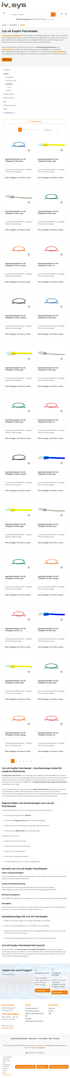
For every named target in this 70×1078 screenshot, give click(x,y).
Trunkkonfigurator (31, 1008)
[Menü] (4, 12)
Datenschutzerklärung (19, 1038)
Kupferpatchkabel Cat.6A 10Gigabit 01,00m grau (15, 212)
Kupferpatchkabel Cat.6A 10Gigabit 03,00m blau (48, 630)
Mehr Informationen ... (7, 1074)
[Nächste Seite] (34, 130)
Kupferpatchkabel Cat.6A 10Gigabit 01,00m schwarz (16, 317)
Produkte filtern (36, 121)
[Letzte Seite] (38, 130)
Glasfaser (7, 70)
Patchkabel (8, 84)
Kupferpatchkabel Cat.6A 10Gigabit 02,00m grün (15, 577)
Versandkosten (39, 1045)
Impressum (33, 1038)
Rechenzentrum (9, 98)
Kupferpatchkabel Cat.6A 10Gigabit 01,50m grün (15, 421)
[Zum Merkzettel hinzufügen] (29, 150)
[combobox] (30, 14)
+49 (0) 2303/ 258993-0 (10, 1014)
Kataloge (28, 1018)
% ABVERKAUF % (9, 113)
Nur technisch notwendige (25, 1067)
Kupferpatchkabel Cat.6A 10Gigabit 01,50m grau (48, 369)
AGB (50, 1038)
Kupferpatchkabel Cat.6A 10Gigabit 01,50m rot (48, 421)
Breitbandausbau (10, 105)
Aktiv (5, 109)
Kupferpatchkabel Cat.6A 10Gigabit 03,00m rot (48, 734)
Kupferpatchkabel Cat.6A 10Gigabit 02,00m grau (48, 525)
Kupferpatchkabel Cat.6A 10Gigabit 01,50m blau (48, 317)
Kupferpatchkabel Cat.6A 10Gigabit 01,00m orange (15, 264)
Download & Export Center (34, 1021)
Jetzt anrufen (40, 991)
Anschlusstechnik (10, 80)
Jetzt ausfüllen (58, 992)
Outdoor (9, 87)
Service (50, 1011)
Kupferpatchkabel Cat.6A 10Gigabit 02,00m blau (48, 473)
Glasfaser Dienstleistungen (34, 1013)
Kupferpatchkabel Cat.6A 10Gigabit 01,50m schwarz (16, 473)
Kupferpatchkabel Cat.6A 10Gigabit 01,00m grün (48, 212)
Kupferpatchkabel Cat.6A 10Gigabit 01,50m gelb (15, 369)
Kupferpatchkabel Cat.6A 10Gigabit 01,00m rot (48, 264)
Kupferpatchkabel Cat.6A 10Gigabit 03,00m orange (15, 734)
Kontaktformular (7, 1028)
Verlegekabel (9, 77)
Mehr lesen (7, 60)
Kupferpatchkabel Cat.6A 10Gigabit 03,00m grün (48, 682)
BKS (5, 102)
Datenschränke (9, 94)
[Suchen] (53, 14)
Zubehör (8, 90)
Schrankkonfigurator (32, 1011)
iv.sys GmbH (42, 1038)
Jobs (49, 1013)
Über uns (51, 1008)
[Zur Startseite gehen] (14, 5)
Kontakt (56, 1038)
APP (26, 1016)
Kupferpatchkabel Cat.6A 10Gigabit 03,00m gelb (15, 682)
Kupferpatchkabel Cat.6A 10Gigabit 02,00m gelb (15, 525)
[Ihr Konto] (66, 14)
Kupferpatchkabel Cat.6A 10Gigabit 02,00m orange (48, 577)
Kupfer (6, 74)
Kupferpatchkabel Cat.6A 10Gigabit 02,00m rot (15, 630)
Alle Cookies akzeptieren (58, 1067)
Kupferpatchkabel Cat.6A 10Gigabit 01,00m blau (15, 160)
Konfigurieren (42, 1067)
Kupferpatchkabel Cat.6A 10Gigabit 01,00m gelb (48, 160)
